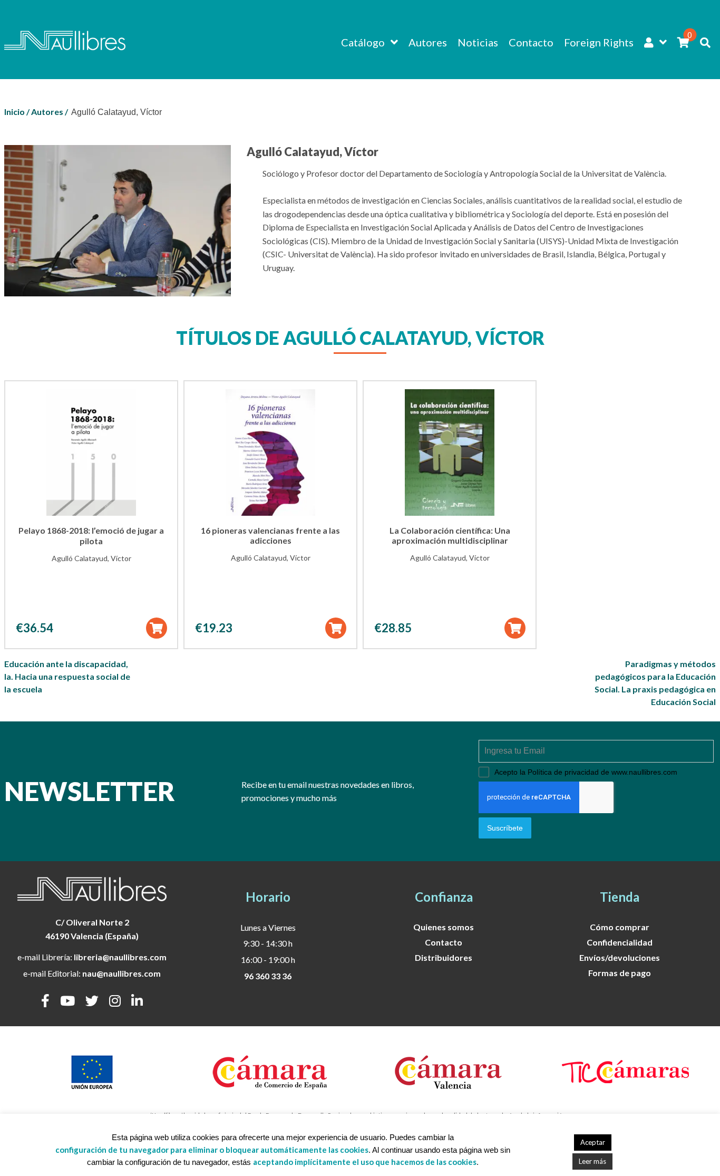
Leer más (592, 1161)
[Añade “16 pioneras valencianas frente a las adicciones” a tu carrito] (335, 628)
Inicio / (17, 112)
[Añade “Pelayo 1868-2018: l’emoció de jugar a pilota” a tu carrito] (156, 628)
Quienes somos (443, 927)
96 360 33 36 (267, 976)
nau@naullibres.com (121, 973)
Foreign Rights (599, 42)
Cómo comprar (619, 927)
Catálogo (363, 42)
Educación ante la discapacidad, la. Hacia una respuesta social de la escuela (67, 676)
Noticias (478, 42)
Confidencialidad (620, 942)
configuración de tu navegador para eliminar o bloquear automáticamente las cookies (211, 1149)
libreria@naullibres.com (120, 957)
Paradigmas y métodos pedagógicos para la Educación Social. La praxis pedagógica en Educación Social (655, 683)
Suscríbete (505, 828)
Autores (427, 42)
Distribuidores (443, 957)
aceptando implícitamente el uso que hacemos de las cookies (364, 1162)
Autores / (49, 112)
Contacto (531, 42)
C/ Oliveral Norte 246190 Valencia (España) (92, 929)
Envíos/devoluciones (619, 957)
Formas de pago (619, 973)
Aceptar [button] (592, 1142)
